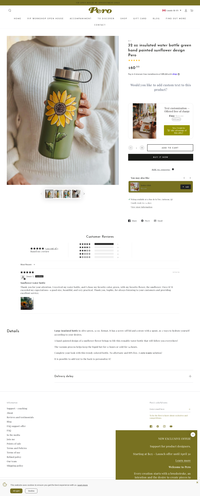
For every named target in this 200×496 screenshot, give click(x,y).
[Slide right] (84, 194)
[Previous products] (184, 178)
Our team (12, 461)
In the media (13, 434)
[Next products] (190, 178)
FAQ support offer (16, 426)
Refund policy (14, 456)
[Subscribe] (189, 409)
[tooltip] (173, 169)
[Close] (193, 435)
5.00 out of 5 (51, 248)
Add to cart (170, 148)
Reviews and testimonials (20, 417)
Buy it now (160, 157)
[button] (10, 10)
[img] (27, 272)
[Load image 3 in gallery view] (67, 194)
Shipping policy (15, 465)
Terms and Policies (17, 448)
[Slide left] (41, 194)
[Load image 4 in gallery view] (76, 194)
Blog (9, 421)
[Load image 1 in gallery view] (49, 194)
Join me (11, 439)
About (10, 412)
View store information (141, 207)
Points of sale (14, 443)
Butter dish (146, 185)
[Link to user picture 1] (27, 303)
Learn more (183, 460)
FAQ (9, 430)
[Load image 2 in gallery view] (58, 194)
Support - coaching (17, 408)
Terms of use (13, 452)
